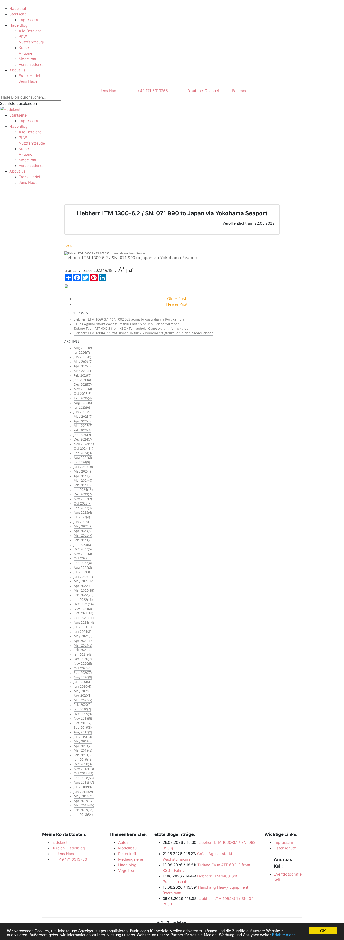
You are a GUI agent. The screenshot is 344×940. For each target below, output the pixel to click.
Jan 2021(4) (82, 654)
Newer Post (176, 304)
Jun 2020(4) (82, 686)
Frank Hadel (29, 75)
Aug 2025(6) (83, 402)
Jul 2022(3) (82, 572)
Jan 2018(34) (83, 814)
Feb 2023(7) (82, 540)
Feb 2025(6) (82, 430)
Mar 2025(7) (83, 425)
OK (323, 930)
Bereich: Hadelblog (68, 848)
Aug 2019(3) (83, 732)
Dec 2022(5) (83, 549)
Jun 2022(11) (83, 576)
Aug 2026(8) (83, 348)
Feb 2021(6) (82, 649)
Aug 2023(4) (83, 512)
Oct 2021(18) (83, 613)
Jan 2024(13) (83, 489)
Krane (24, 47)
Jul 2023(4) (82, 517)
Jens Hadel (28, 81)
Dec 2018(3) (83, 764)
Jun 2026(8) (82, 357)
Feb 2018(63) (83, 810)
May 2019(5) (83, 741)
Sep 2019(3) (83, 727)
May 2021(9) (83, 636)
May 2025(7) (83, 416)
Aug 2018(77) (84, 782)
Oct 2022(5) (82, 558)
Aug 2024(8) (83, 457)
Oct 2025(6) (82, 393)
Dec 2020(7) (83, 659)
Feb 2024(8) (82, 485)
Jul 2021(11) (83, 627)
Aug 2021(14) (84, 622)
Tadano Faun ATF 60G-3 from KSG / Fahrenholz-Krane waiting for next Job (131, 328)
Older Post (176, 298)
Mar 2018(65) (84, 805)
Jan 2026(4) (82, 380)
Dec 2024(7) (83, 439)
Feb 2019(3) (82, 755)
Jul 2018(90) (83, 787)
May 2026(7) (83, 361)
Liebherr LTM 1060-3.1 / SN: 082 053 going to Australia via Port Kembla (129, 319)
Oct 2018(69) (83, 773)
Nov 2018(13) (84, 769)
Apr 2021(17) (83, 640)
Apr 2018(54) (83, 801)
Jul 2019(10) (83, 737)
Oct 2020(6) (82, 668)
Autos (123, 842)
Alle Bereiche (30, 30)
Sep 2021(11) (84, 617)
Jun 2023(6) (82, 521)
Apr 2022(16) (83, 585)
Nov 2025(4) (83, 389)
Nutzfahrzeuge (32, 42)
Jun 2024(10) (83, 466)
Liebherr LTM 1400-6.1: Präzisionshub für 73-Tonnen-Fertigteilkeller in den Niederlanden (143, 333)
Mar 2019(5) (83, 750)
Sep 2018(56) (84, 778)
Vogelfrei (126, 870)
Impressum (28, 19)
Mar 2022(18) (84, 590)
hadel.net (59, 842)
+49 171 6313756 (151, 90)
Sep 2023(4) (83, 508)
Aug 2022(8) (83, 567)
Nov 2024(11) (84, 444)
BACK (68, 246)
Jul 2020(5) (82, 681)
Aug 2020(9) (83, 677)
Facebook (240, 90)
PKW (23, 36)
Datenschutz (285, 848)
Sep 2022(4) (83, 563)
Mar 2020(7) (83, 700)
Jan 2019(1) (82, 759)
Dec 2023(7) (83, 494)
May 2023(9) (83, 526)
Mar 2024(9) (83, 480)
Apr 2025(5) (82, 421)
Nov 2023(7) (83, 499)
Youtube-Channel (203, 90)
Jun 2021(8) (82, 631)
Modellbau (28, 59)
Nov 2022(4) (83, 553)
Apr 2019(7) (82, 746)
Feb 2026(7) (82, 375)
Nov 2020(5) (83, 663)
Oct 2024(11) (83, 448)
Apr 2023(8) (82, 531)
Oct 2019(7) (82, 723)
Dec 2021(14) (84, 604)
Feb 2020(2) (82, 704)
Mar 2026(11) (84, 370)
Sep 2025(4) (83, 398)
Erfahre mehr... (285, 934)
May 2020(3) (83, 691)
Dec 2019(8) (83, 714)
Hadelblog (127, 864)
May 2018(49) (84, 796)
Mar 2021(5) (83, 645)
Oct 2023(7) (82, 503)
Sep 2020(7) (83, 672)
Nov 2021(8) (83, 608)
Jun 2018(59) (83, 791)
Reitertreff (127, 853)
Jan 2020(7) (82, 709)
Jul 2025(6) (82, 407)
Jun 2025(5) (82, 412)
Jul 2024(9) (82, 462)
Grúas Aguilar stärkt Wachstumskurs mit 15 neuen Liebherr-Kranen (127, 324)
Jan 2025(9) (82, 434)
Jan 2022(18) (83, 599)
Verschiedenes (31, 64)
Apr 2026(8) (82, 366)
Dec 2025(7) (83, 384)
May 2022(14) (84, 581)
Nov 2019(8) (83, 718)
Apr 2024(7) (82, 476)
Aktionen (26, 53)
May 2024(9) (83, 471)
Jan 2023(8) (82, 544)
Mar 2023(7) (83, 535)
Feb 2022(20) (83, 595)
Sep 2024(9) (83, 453)
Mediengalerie (130, 859)
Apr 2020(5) (82, 695)
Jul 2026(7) (82, 352)
